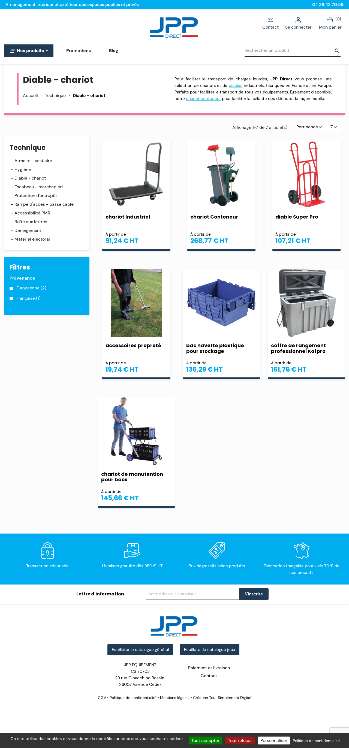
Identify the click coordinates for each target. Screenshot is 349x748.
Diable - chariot (30, 178)
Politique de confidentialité (133, 697)
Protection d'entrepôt (35, 195)
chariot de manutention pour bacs (132, 477)
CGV (102, 697)
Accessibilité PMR (32, 213)
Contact (270, 27)
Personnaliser (273, 740)
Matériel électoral (32, 239)
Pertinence (307, 127)
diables (235, 85)
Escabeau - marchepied (38, 187)
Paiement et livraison (209, 668)
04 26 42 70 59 (328, 4)
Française (28, 298)
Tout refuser (240, 740)
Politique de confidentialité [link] (316, 740)
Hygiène (22, 169)
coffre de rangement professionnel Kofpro (298, 348)
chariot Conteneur (214, 216)
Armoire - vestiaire (33, 160)
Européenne (31, 288)
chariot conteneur (203, 98)
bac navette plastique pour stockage (215, 348)
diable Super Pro (296, 216)
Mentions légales (175, 697)
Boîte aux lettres (30, 222)
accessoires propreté (133, 345)
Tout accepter (205, 740)
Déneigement (27, 230)
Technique (28, 147)
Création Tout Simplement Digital (221, 697)
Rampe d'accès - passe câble (44, 204)
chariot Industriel (128, 216)
